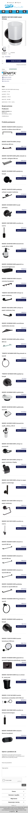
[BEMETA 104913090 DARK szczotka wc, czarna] (8, 232)
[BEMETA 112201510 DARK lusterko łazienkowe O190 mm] (8, 647)
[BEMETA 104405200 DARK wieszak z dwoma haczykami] (8, 740)
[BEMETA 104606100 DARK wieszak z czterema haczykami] (8, 285)
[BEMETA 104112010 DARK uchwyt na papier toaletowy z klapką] (8, 469)
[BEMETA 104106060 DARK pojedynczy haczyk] (8, 179)
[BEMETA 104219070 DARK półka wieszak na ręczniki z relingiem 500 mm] (8, 162)
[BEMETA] (9, 73)
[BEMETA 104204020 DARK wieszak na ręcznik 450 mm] (8, 561)
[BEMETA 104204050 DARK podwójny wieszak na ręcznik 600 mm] (8, 590)
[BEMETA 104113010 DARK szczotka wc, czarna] (8, 530)
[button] (3, 11)
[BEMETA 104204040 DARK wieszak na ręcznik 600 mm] (8, 576)
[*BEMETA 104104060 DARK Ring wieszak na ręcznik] (8, 362)
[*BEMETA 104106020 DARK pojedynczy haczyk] (8, 382)
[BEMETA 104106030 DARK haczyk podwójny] (8, 213)
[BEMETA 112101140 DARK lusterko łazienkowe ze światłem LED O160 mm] (8, 701)
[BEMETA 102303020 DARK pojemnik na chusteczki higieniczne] (8, 270)
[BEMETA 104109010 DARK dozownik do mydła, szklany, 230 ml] (8, 432)
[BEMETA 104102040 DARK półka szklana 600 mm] (8, 345)
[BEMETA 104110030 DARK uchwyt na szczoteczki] (8, 451)
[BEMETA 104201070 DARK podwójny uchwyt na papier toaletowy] (8, 196)
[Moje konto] (17, 11)
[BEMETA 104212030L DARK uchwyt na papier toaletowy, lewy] (8, 315)
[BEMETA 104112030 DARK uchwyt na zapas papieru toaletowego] (8, 489)
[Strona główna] (14, 6)
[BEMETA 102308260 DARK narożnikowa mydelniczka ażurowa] (8, 330)
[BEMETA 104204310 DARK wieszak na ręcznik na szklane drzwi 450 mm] (8, 133)
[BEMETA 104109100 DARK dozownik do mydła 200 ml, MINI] (8, 253)
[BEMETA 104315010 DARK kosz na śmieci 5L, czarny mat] (8, 684)
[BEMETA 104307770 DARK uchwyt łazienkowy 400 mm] (8, 148)
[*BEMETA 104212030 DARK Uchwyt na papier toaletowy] (8, 299)
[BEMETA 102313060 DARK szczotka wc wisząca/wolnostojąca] (8, 719)
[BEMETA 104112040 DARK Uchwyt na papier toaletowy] (8, 510)
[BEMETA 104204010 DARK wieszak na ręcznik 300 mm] (8, 547)
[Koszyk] (24, 11)
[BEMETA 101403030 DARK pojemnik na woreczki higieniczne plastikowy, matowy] (8, 665)
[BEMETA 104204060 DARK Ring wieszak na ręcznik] (8, 608)
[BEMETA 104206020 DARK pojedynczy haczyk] (8, 628)
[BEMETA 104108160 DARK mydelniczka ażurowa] (8, 414)
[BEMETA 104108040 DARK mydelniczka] (8, 397)
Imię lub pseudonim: (7, 762)
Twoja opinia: (5, 768)
